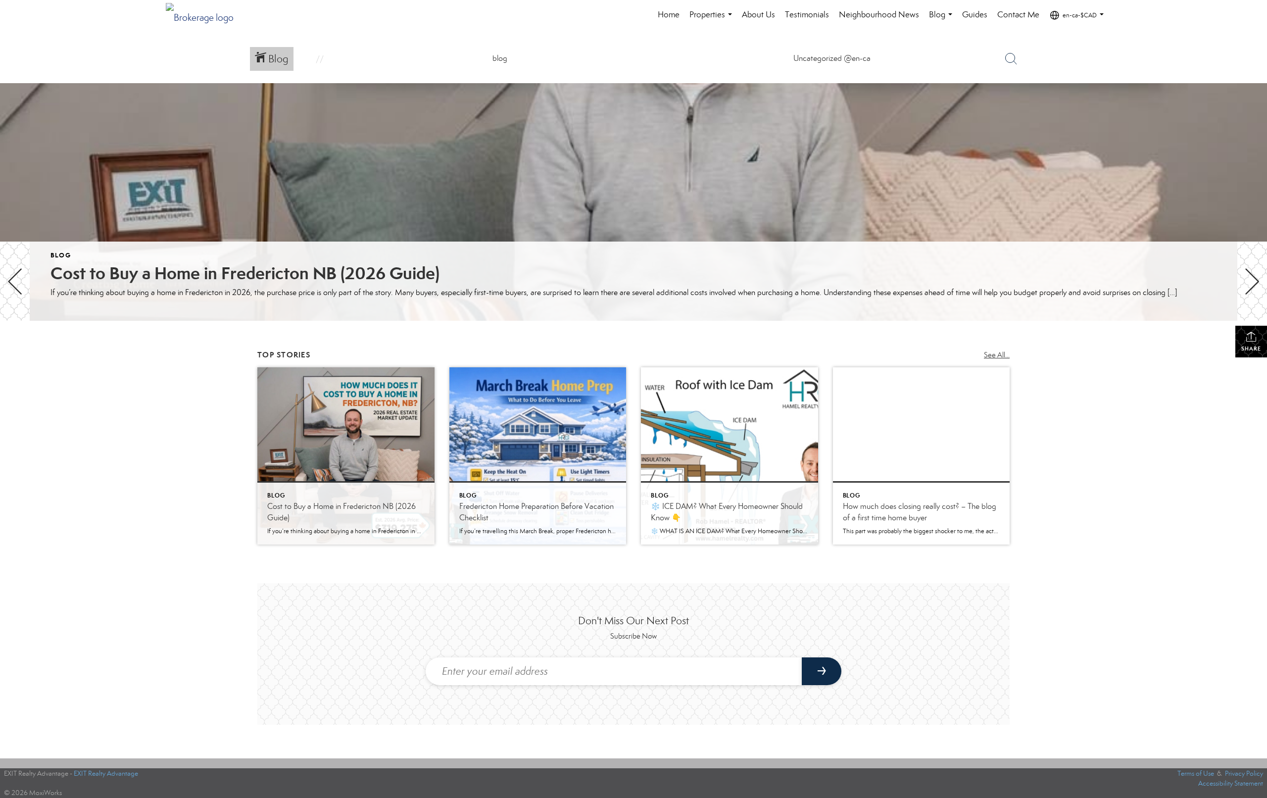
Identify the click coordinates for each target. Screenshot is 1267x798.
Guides (974, 14)
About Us (758, 14)
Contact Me (1018, 14)
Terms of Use (1195, 773)
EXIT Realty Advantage (106, 773)
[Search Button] (1011, 59)
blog (60, 255)
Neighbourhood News (879, 14)
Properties (712, 19)
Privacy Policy (1244, 773)
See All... (997, 354)
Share (1251, 348)
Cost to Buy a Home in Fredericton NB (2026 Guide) (244, 273)
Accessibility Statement (1230, 783)
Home (669, 14)
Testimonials (807, 14)
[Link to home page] (205, 15)
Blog (942, 19)
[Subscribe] (821, 671)
